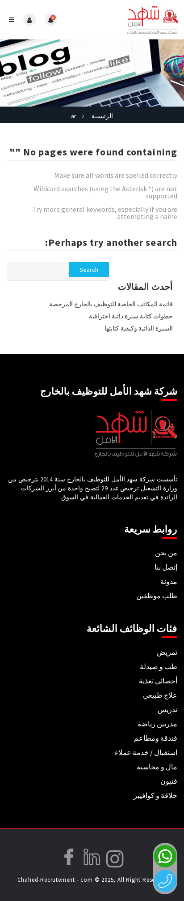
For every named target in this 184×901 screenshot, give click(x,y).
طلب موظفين (156, 595)
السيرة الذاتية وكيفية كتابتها (139, 328)
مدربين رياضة (157, 723)
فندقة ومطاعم (155, 738)
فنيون (168, 781)
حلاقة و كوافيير (155, 795)
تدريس (167, 709)
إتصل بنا (166, 566)
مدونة (168, 581)
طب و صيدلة (158, 666)
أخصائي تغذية (158, 680)
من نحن (166, 552)
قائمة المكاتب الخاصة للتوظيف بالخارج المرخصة (111, 304)
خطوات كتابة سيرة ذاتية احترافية (131, 316)
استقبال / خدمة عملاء (146, 752)
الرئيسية (102, 116)
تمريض (167, 652)
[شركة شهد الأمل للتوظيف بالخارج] (136, 19)
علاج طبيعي (160, 695)
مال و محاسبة (157, 766)
